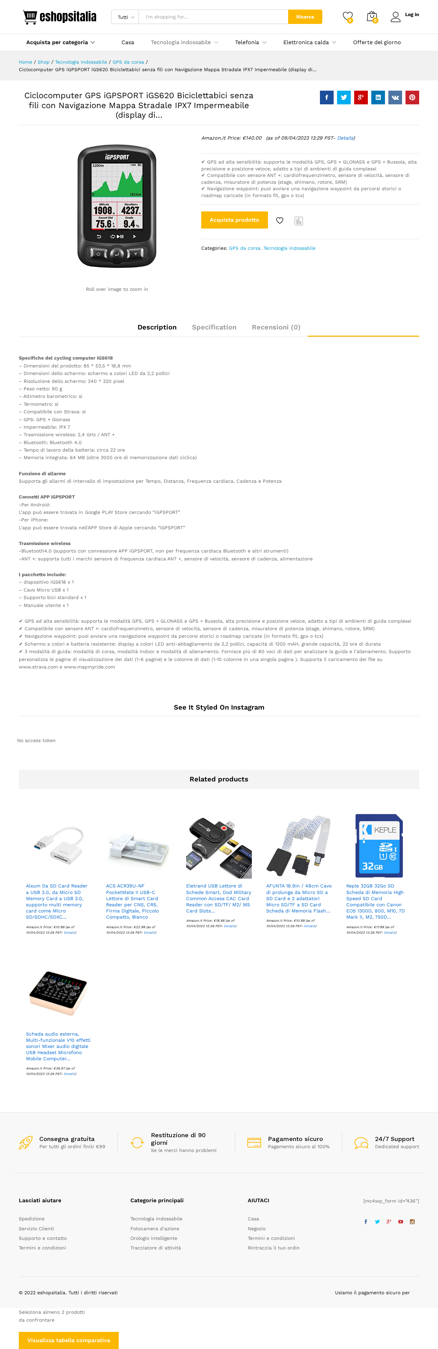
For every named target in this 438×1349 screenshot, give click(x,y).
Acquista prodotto (234, 220)
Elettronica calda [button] (306, 42)
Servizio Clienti (36, 1228)
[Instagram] (412, 1222)
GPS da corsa (244, 248)
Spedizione (31, 1218)
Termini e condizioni (42, 1247)
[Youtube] (401, 1222)
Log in (412, 14)
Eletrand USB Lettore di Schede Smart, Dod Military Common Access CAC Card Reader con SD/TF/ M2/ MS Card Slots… (218, 898)
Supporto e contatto (43, 1238)
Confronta (299, 220)
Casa (127, 42)
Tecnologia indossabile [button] (181, 42)
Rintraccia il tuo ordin (274, 1247)
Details (345, 138)
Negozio (257, 1228)
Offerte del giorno (377, 42)
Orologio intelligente (153, 1238)
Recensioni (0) (276, 327)
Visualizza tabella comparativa (68, 1340)
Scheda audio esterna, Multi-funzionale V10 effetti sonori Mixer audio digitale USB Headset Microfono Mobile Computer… (58, 1046)
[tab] (157, 330)
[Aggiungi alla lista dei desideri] (280, 220)
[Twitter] (377, 1222)
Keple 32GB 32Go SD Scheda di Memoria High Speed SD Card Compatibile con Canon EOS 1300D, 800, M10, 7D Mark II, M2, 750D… (375, 901)
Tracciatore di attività (155, 1247)
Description (157, 327)
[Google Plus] (389, 1222)
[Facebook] (366, 1222)
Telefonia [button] (247, 42)
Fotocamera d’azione (154, 1228)
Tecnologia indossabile (289, 248)
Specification (214, 327)
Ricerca (305, 17)
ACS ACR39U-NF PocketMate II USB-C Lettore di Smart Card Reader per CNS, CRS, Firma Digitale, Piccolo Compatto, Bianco (132, 901)
